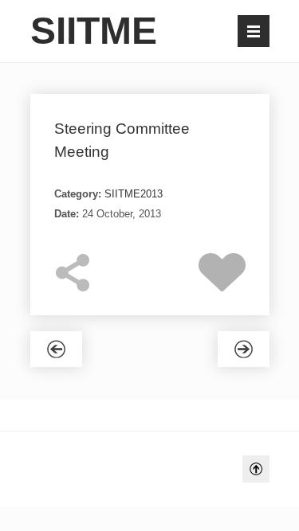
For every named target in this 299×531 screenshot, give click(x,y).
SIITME (93, 31)
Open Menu (253, 31)
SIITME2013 (133, 194)
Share (73, 272)
